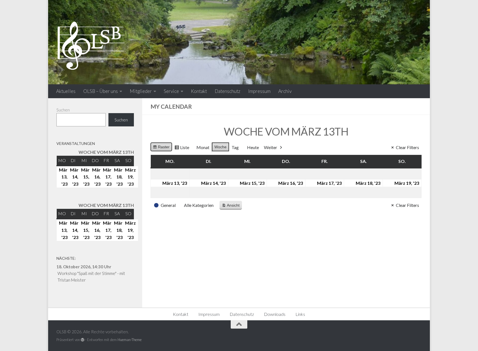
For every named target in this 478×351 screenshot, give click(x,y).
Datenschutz (227, 91)
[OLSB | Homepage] (91, 45)
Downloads (274, 314)
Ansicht (232, 206)
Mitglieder (141, 91)
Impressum (259, 91)
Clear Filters (407, 147)
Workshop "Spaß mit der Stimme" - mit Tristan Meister (91, 276)
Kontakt (199, 91)
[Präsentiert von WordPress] (82, 340)
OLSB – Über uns (100, 91)
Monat (202, 147)
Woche (220, 147)
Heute (253, 147)
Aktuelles (66, 91)
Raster (161, 148)
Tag (235, 147)
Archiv (285, 91)
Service (171, 91)
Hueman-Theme (130, 339)
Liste (181, 148)
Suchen (63, 109)
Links (300, 314)
